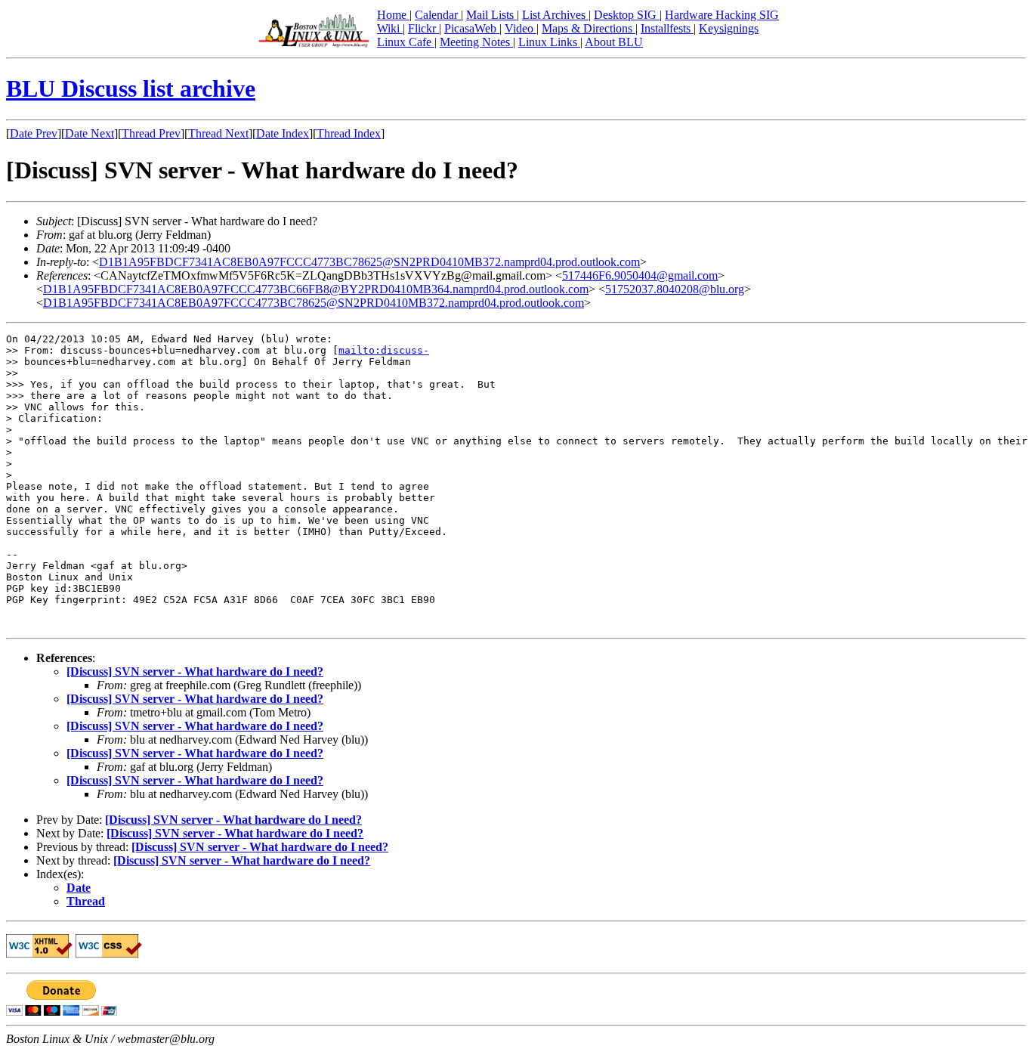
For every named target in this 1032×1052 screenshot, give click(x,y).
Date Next (89, 133)
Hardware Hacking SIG (722, 14)
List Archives (555, 14)
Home (393, 14)
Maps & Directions (588, 28)
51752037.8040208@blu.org (674, 289)
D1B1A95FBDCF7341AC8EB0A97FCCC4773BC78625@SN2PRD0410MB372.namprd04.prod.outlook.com (369, 261)
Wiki (390, 28)
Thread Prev (151, 133)
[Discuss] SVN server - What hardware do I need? (194, 671)
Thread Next (218, 133)
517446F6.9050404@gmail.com (640, 275)
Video (520, 28)
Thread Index (349, 133)
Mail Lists (491, 14)
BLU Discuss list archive (130, 88)
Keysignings (729, 28)
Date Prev (33, 133)
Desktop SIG (627, 14)
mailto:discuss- (383, 350)
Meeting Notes (476, 42)
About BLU (614, 42)
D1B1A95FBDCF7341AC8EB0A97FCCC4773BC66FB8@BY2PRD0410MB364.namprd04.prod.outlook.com (316, 289)
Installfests (667, 28)
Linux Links (549, 42)
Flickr (423, 28)
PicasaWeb (471, 28)
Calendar (438, 14)
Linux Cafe (405, 42)
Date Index (282, 133)
